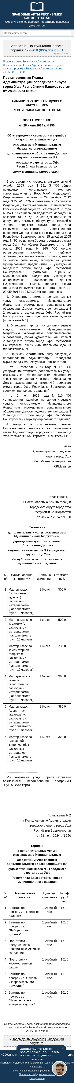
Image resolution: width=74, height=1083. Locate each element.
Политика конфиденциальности (37, 1074)
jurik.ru (65, 54)
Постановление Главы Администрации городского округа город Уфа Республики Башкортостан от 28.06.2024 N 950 (34, 68)
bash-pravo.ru (37, 1078)
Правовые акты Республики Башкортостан (29, 61)
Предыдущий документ (28, 1039)
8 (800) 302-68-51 (49, 50)
